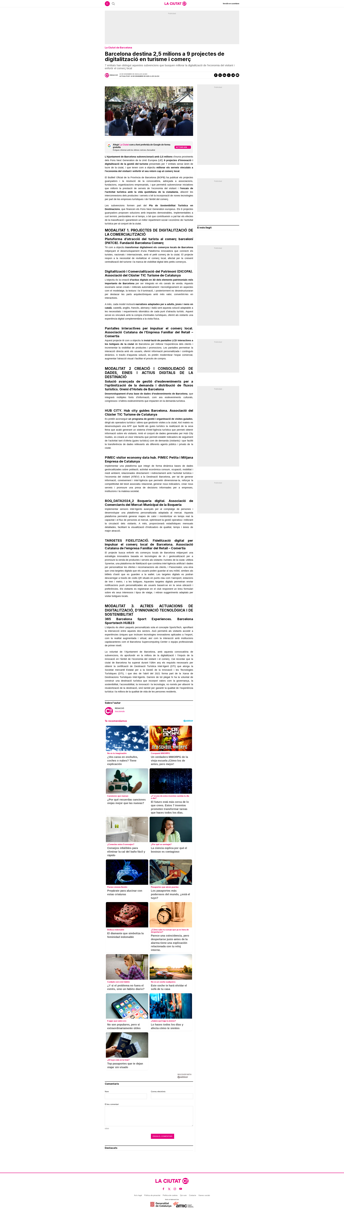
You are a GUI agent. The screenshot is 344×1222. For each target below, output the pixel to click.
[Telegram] (233, 75)
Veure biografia (120, 711)
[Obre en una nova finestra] (160, 1204)
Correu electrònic (158, 1091)
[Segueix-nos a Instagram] (175, 1189)
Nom (107, 1091)
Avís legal (138, 1195)
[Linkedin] (224, 75)
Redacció (114, 75)
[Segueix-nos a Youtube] (180, 1189)
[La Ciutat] (175, 4)
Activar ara (181, 147)
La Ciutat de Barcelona (118, 47)
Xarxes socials (204, 1195)
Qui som (183, 1195)
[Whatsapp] (228, 75)
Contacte (192, 1195)
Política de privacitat (152, 1195)
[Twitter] (220, 75)
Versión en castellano (231, 4)
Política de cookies (170, 1195)
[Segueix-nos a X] (169, 1189)
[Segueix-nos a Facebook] (163, 1189)
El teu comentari (112, 1104)
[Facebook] (216, 75)
